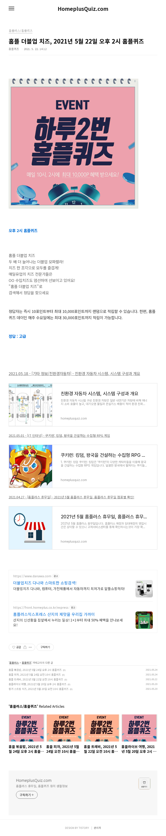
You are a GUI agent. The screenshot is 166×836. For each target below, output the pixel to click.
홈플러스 (14, 662)
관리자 (97, 827)
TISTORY (84, 827)
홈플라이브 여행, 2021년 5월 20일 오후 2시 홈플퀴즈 (37, 684)
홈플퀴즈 (26, 662)
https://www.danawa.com (32, 576)
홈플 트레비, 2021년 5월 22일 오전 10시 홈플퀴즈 (36, 679)
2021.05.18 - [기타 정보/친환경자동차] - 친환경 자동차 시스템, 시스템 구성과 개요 (74, 373)
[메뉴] (11, 8)
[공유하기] (25, 647)
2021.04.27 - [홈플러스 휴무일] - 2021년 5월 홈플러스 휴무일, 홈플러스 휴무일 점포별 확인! (71, 497)
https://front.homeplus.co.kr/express (41, 607)
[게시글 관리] (30, 647)
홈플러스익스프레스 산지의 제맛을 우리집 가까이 (54, 614)
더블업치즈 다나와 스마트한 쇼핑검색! (45, 582)
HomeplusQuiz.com (83, 8)
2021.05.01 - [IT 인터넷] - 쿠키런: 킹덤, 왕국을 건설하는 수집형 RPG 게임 (59, 435)
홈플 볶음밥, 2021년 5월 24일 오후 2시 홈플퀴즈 (35, 670)
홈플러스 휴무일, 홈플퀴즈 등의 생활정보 (42, 786)
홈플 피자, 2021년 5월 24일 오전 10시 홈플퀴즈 (35, 674)
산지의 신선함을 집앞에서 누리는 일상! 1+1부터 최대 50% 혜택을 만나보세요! (68, 622)
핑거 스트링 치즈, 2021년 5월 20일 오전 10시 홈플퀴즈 (39, 689)
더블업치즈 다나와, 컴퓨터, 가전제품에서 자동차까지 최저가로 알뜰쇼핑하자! (69, 588)
